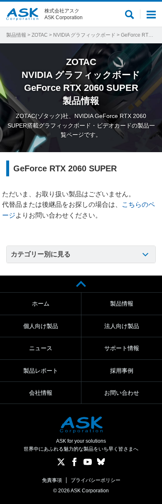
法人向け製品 (121, 326)
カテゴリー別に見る (41, 254)
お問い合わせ (121, 392)
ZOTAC (40, 35)
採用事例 (121, 370)
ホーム (40, 303)
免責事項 (52, 480)
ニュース (40, 348)
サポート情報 (121, 348)
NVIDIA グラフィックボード (84, 35)
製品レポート (40, 370)
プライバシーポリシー (95, 480)
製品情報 (16, 35)
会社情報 (40, 392)
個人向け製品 (40, 326)
